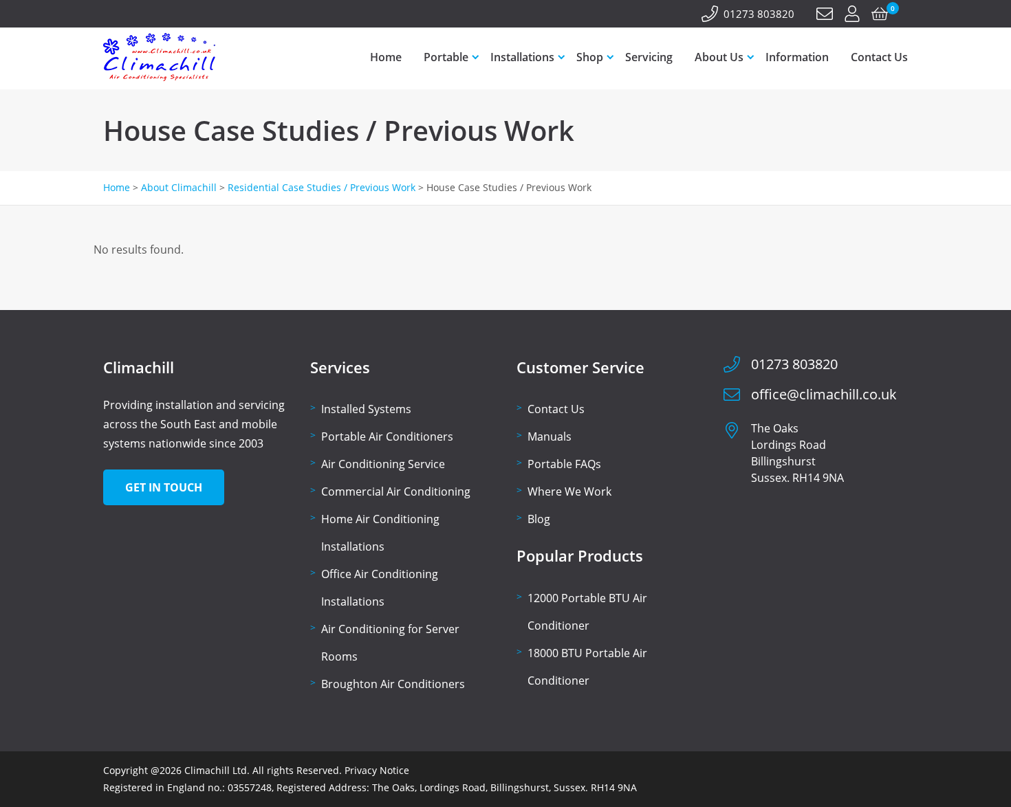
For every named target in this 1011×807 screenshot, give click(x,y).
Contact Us (879, 57)
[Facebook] (111, 14)
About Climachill (179, 187)
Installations (522, 57)
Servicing (649, 57)
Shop (589, 57)
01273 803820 (759, 14)
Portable (446, 57)
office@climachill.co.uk (824, 394)
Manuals (550, 436)
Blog (539, 519)
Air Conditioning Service (383, 464)
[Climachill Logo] (159, 77)
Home (386, 57)
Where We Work (569, 491)
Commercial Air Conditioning (395, 491)
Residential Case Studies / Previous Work (321, 187)
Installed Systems (366, 409)
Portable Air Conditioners (387, 436)
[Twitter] (128, 14)
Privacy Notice (377, 770)
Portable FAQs (564, 464)
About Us (719, 57)
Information (797, 57)
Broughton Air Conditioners (393, 684)
